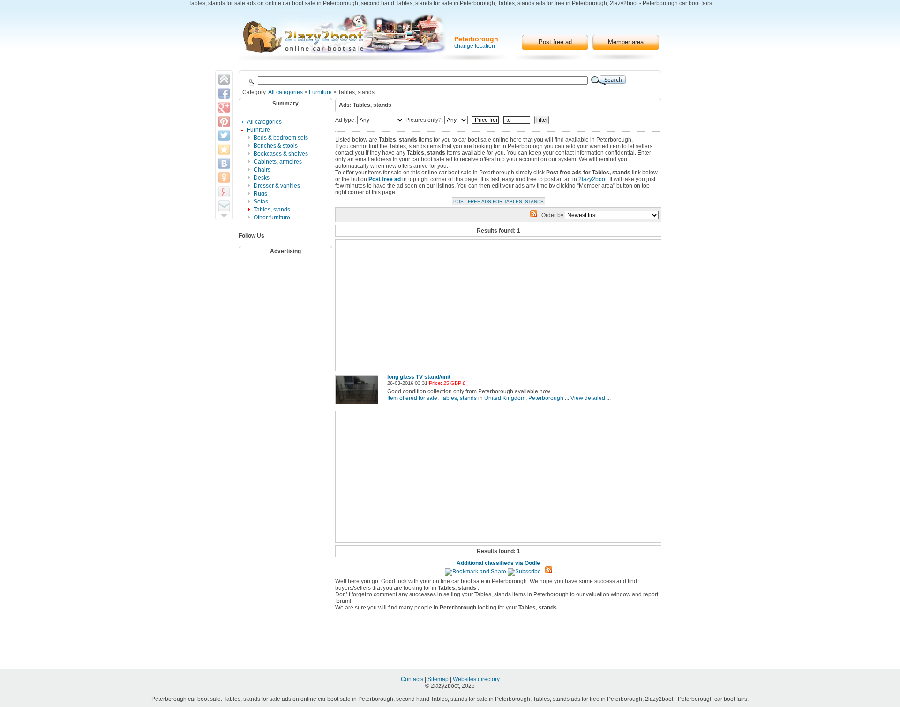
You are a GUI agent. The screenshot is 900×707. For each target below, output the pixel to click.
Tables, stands (272, 209)
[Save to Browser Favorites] (224, 149)
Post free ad (555, 41)
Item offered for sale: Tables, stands (432, 398)
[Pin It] (224, 121)
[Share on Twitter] (224, 135)
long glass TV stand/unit (418, 377)
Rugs (260, 193)
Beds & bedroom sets (281, 138)
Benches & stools (276, 146)
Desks (262, 177)
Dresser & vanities (277, 185)
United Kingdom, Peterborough (523, 398)
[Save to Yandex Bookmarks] (224, 191)
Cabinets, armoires (278, 161)
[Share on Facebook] (224, 93)
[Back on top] (224, 79)
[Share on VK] (224, 163)
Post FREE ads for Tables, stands (498, 201)
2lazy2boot (592, 179)
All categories (285, 92)
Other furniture (272, 217)
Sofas (261, 201)
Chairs (262, 169)
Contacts (413, 679)
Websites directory (476, 679)
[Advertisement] (291, 287)
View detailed (587, 398)
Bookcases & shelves (281, 153)
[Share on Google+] (224, 107)
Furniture (320, 92)
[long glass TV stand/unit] (358, 404)
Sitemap (439, 679)
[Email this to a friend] (224, 205)
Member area (626, 41)
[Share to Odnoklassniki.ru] (224, 177)
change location (474, 46)
